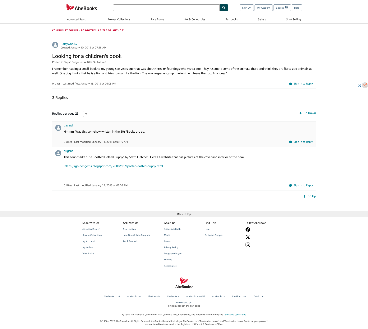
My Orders (87, 247)
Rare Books (157, 19)
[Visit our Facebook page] (263, 229)
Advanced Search (77, 19)
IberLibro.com (239, 296)
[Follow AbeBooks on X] (263, 237)
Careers (167, 241)
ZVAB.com (259, 296)
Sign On (246, 7)
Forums (168, 259)
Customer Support (214, 235)
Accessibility (170, 265)
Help (297, 7)
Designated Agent (173, 253)
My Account (263, 7)
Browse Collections (119, 19)
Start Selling (293, 19)
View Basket (88, 253)
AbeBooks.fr (154, 296)
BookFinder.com (184, 304)
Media (167, 235)
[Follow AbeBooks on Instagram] (263, 244)
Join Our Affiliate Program (136, 235)
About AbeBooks (172, 228)
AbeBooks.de (133, 296)
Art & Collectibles (194, 19)
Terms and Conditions (234, 314)
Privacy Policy (171, 247)
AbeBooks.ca (218, 296)
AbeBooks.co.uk (112, 296)
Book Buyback (130, 241)
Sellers (262, 19)
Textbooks (232, 19)
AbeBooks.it (173, 296)
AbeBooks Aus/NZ (195, 296)
